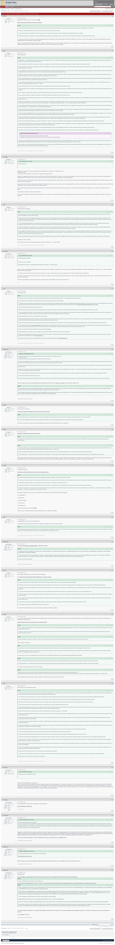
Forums (2, 6)
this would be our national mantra (30, 545)
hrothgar (5, 799)
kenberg (5, 157)
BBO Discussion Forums (5, 8)
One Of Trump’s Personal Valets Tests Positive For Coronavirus (29, 22)
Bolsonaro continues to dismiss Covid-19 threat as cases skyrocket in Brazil (32, 622)
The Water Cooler (18, 8)
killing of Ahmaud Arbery (63, 338)
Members (7, 6)
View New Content (108, 8)
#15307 (112, 349)
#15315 (112, 683)
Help (112, 4)
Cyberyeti (4, 934)
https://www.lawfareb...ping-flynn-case (24, 806)
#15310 (112, 465)
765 (15, 10)
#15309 (112, 429)
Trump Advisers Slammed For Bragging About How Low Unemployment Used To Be (33, 411)
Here (63, 383)
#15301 (112, 16)
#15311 (112, 517)
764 (13, 10)
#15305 (112, 251)
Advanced (114, 6)
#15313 (112, 570)
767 (20, 10)
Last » (27, 10)
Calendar (12, 6)
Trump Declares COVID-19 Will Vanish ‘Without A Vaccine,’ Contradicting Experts (33, 472)
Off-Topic (12, 8)
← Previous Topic (99, 926)
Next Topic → (111, 926)
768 (22, 10)
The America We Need (39, 335)
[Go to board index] (9, 3)
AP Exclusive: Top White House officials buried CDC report (28, 433)
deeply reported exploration (36, 325)
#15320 (112, 870)
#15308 (112, 405)
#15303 (112, 157)
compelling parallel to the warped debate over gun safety (88, 304)
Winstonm (5, 349)
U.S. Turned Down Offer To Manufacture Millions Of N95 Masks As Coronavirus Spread (34, 576)
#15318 (112, 815)
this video (49, 329)
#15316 (112, 767)
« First (9, 10)
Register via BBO (99, 4)
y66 (4, 50)
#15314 (112, 614)
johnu (4, 16)
